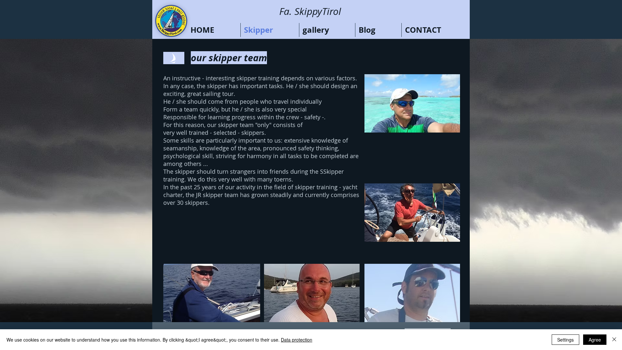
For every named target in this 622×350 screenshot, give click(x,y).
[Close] (614, 339)
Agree (595, 339)
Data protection (296, 339)
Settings (565, 339)
